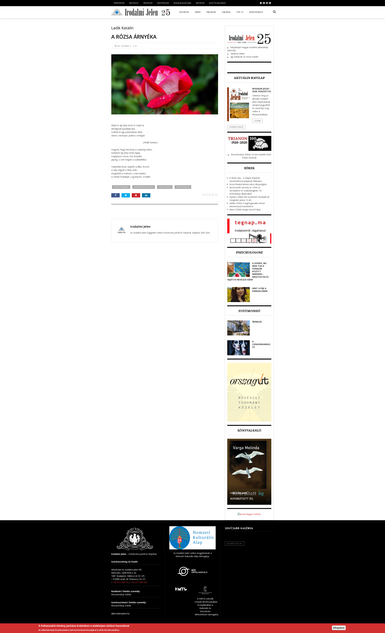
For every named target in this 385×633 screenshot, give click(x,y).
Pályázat (211, 12)
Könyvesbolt (256, 12)
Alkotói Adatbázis (217, 3)
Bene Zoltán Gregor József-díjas (245, 209)
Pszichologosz (249, 252)
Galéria (226, 12)
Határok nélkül (237, 53)
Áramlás (257, 321)
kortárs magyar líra (143, 187)
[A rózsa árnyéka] (164, 84)
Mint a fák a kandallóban (260, 289)
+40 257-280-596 (139, 582)
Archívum (200, 3)
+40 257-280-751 (121, 582)
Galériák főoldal (235, 543)
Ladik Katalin (165, 187)
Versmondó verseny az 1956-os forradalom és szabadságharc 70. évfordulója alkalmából (245, 190)
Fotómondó (249, 311)
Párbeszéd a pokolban (247, 498)
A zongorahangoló (261, 344)
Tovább (257, 121)
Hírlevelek (147, 3)
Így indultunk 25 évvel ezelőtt (244, 56)
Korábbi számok (236, 127)
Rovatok (184, 12)
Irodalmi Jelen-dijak (182, 3)
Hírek (198, 12)
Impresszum (119, 3)
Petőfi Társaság (121, 187)
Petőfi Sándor (182, 187)
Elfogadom (338, 628)
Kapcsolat (134, 3)
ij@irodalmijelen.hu (120, 613)
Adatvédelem (163, 3)
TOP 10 (239, 12)
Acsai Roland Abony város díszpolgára (247, 184)
